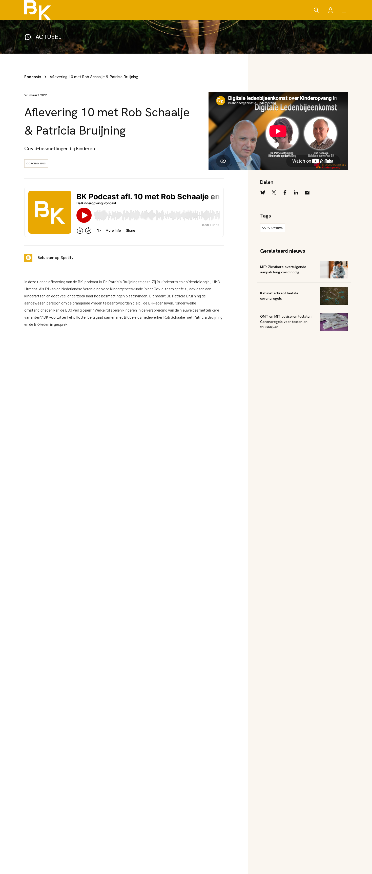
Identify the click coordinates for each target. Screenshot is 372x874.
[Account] (330, 10)
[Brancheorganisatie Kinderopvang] (37, 10)
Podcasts (32, 76)
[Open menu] (345, 10)
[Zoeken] (316, 10)
